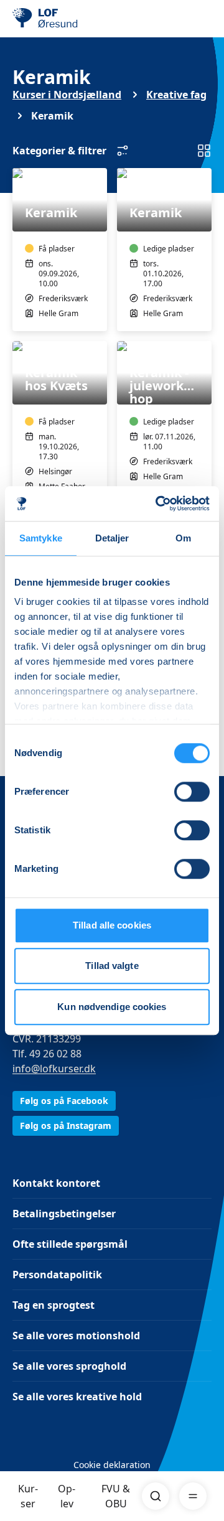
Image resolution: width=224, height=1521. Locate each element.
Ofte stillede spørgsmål (70, 1244)
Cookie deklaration (112, 1465)
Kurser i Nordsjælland (66, 94)
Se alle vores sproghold (69, 1366)
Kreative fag (176, 94)
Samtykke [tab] (40, 538)
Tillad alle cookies (112, 925)
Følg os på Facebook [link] (64, 1101)
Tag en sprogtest (53, 1305)
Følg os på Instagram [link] (65, 1125)
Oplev (66, 1496)
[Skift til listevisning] (204, 150)
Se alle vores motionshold (76, 1335)
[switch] (192, 792)
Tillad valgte (111, 965)
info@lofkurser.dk (54, 1068)
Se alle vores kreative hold (77, 1396)
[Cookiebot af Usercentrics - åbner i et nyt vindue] (158, 503)
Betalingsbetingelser (64, 1213)
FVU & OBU (115, 1496)
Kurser (28, 1496)
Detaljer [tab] (112, 538)
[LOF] (75, 18)
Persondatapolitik (57, 1274)
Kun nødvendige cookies (111, 1006)
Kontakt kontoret (56, 1183)
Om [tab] (183, 538)
